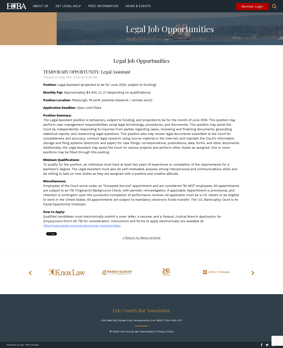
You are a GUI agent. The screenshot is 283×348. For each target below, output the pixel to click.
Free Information (103, 6)
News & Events (138, 6)
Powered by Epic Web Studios (23, 345)
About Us (40, 6)
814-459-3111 (174, 320)
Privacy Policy (165, 331)
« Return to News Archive (141, 238)
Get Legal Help (68, 6)
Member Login (252, 6)
